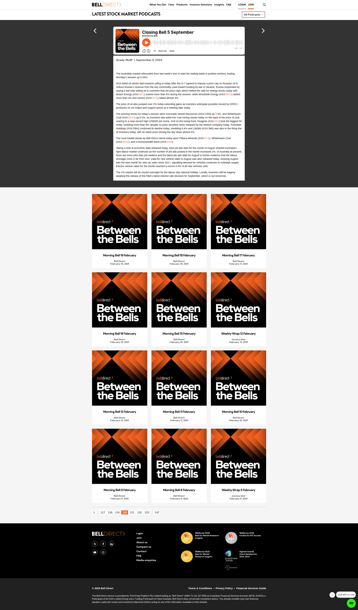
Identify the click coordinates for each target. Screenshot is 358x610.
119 (117, 512)
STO (155, 98)
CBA (169, 141)
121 (132, 512)
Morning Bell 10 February (238, 412)
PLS (207, 138)
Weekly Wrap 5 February (238, 490)
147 (157, 512)
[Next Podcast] (94, 30)
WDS (229, 94)
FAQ (138, 555)
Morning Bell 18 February (179, 255)
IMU (216, 121)
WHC (132, 117)
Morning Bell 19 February (119, 255)
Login (139, 533)
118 (110, 512)
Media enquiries (146, 560)
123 (147, 512)
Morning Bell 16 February (119, 333)
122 (139, 512)
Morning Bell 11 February (179, 412)
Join (139, 537)
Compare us (143, 546)
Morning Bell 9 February (120, 490)
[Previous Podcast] (263, 30)
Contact (141, 551)
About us (142, 542)
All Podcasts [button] (252, 14)
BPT (141, 94)
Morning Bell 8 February (179, 490)
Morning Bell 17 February (238, 255)
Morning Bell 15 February (179, 333)
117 (103, 512)
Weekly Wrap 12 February (238, 333)
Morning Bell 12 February (119, 412)
